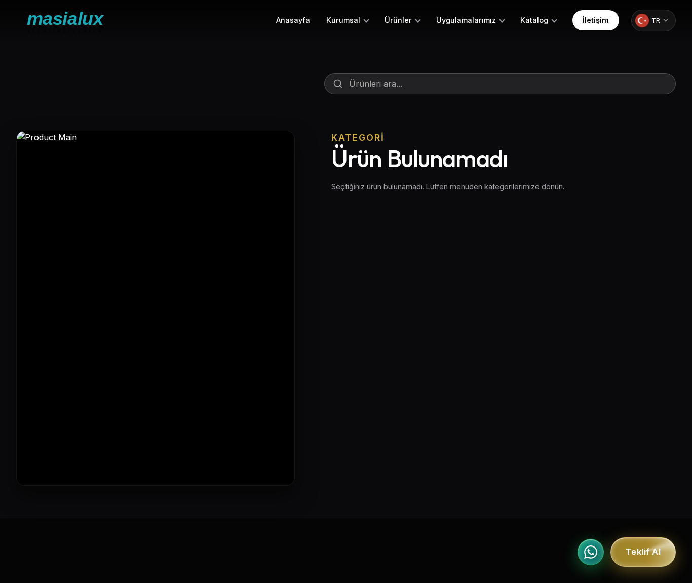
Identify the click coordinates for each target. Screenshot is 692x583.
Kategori (358, 137)
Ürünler (398, 20)
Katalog (534, 20)
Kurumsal (343, 20)
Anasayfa (293, 20)
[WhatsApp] (591, 552)
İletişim (596, 20)
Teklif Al (643, 552)
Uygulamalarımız (466, 20)
